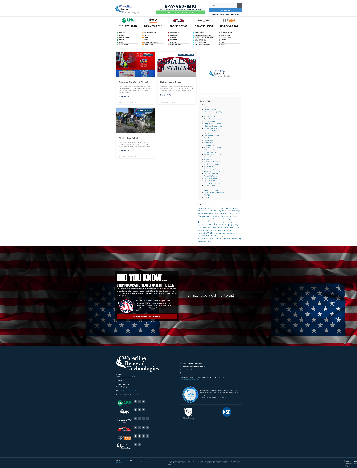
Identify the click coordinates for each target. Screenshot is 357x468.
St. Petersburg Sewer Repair (214, 169)
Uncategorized (209, 185)
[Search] (239, 5)
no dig (227, 219)
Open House (208, 138)
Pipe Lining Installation (212, 147)
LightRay (207, 133)
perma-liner (206, 221)
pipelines (201, 225)
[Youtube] (143, 401)
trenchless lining (217, 239)
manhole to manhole (217, 219)
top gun (233, 236)
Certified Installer (210, 109)
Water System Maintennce (214, 192)
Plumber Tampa (210, 152)
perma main (227, 222)
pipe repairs (209, 230)
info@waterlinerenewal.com (128, 390)
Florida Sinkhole (210, 121)
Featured (207, 114)
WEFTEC (207, 195)
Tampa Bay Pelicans (211, 173)
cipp (216, 213)
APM (205, 105)
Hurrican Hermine (210, 128)
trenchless (204, 238)
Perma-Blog (208, 143)
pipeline (237, 222)
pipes (215, 230)
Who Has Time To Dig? (128, 138)
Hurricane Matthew (211, 131)
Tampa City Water (210, 176)
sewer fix (217, 233)
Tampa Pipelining (210, 178)
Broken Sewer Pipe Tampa (231, 211)
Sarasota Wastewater (211, 157)
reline (232, 230)
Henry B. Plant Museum (212, 124)
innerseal (236, 216)
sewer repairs (221, 236)
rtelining (201, 233)
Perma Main (208, 140)
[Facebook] (135, 401)
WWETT (207, 197)
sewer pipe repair (227, 233)
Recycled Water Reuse (212, 154)
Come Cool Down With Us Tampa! (133, 82)
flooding (230, 216)
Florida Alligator (209, 116)
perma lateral (219, 222)
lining (200, 219)
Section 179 (208, 159)
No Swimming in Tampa (170, 82)
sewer (208, 232)
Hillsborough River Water (213, 126)
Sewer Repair (209, 166)
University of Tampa (211, 188)
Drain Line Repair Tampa (216, 216)
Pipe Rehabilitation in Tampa (223, 227)
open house (234, 219)
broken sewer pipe (220, 208)
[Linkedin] (139, 401)
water (209, 241)
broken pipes (203, 208)
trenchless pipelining (233, 239)
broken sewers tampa (205, 214)
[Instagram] (147, 418)
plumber (221, 230)
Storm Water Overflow (212, 171)
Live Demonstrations (211, 135)
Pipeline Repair (209, 150)
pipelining (212, 224)
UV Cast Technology (211, 190)
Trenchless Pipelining (212, 183)
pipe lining (224, 224)
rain (228, 230)
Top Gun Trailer (209, 181)
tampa (228, 236)
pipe (233, 222)
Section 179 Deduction (212, 162)
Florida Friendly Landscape (214, 119)
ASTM (206, 107)
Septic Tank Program (211, 164)
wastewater (202, 241)
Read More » (125, 97)
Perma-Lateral (209, 145)
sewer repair (209, 235)
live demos (206, 219)
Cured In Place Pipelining (213, 112)
